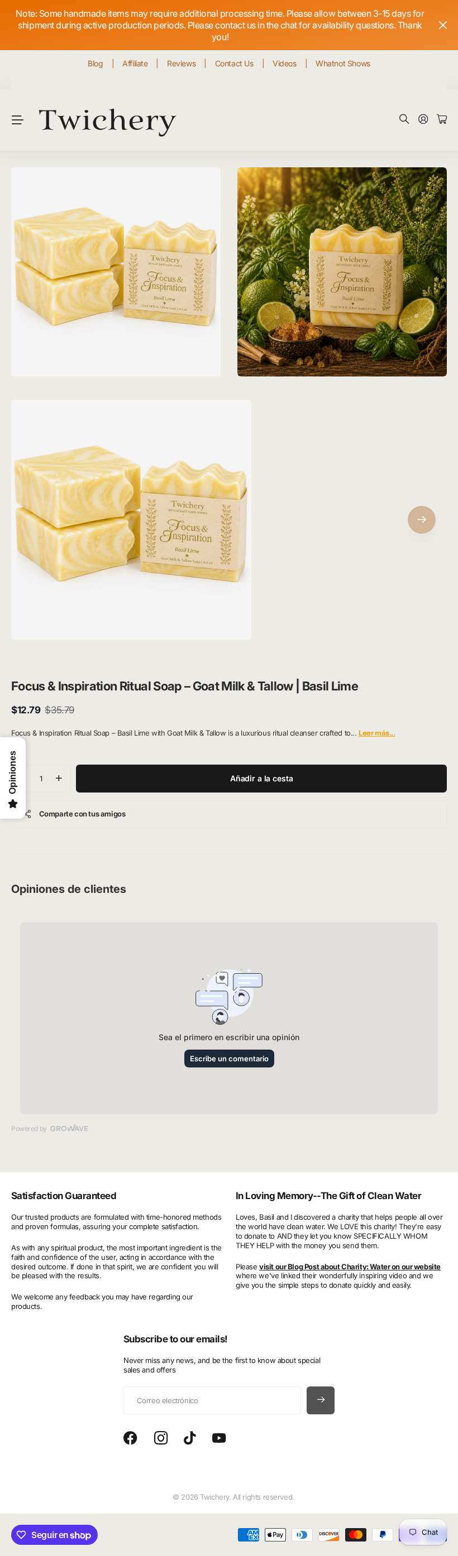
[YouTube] (219, 1438)
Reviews (181, 63)
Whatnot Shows (343, 63)
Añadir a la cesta (261, 778)
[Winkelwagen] (442, 120)
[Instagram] (161, 1439)
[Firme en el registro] (423, 120)
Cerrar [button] (443, 25)
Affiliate (134, 63)
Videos (284, 63)
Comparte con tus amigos (82, 813)
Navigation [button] (17, 120)
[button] (422, 520)
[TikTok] (189, 1438)
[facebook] (130, 1438)
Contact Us (234, 63)
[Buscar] (404, 120)
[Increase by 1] (58, 779)
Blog (95, 63)
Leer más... (377, 732)
